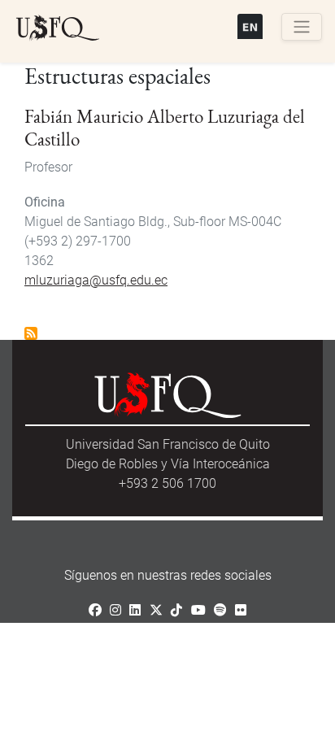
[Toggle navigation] (301, 27)
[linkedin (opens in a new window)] (135, 610)
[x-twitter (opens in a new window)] (156, 610)
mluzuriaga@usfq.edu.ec (96, 280)
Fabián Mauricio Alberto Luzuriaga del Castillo (164, 127)
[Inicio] (57, 28)
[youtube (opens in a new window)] (198, 610)
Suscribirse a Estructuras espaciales (30, 333)
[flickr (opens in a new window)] (240, 610)
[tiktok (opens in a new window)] (176, 610)
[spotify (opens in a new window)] (220, 610)
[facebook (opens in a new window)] (95, 610)
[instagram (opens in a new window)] (115, 610)
